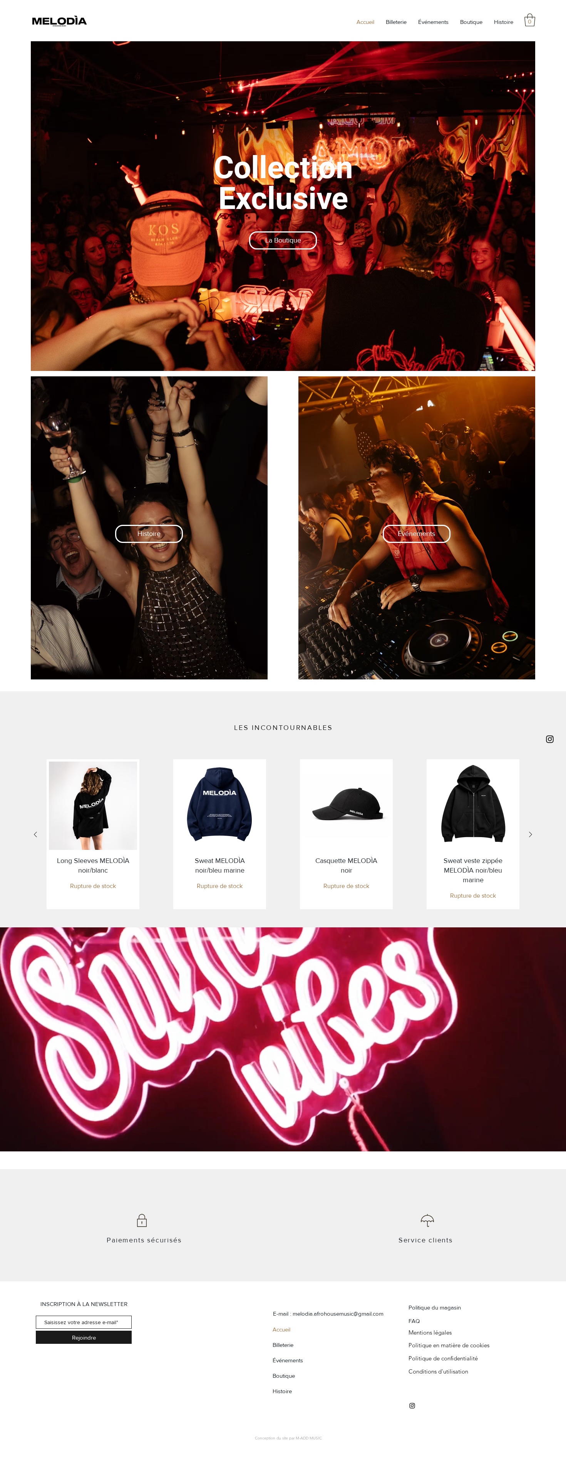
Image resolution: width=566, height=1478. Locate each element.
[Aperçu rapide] (93, 806)
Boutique (284, 1375)
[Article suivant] (530, 834)
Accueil (281, 1329)
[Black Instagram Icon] (550, 739)
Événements (288, 1360)
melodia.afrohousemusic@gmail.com (338, 1313)
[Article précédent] (35, 834)
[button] (529, 19)
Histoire (282, 1391)
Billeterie (283, 1344)
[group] (283, 834)
